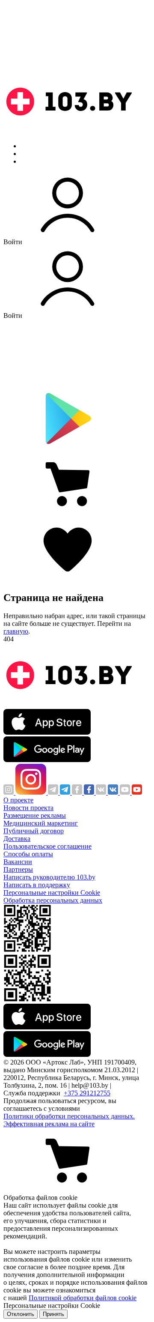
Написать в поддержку (36, 884)
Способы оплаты (28, 854)
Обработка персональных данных (52, 900)
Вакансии (17, 861)
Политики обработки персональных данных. (69, 1116)
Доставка (16, 838)
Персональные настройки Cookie (51, 892)
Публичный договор (33, 830)
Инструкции (39, 161)
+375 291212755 (87, 1093)
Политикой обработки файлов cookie (82, 1297)
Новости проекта (28, 807)
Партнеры (18, 869)
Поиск (30, 146)
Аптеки (32, 153)
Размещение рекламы (34, 815)
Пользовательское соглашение (47, 846)
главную (15, 631)
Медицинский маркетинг (40, 823)
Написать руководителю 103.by (49, 877)
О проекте (18, 800)
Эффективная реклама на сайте (49, 1124)
